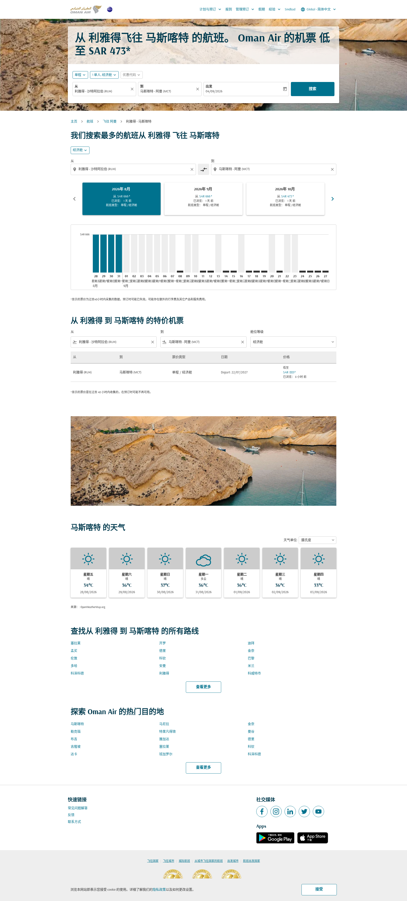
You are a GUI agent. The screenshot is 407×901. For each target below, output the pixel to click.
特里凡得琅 (167, 732)
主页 (74, 121)
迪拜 (251, 643)
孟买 (74, 651)
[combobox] (102, 91)
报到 (228, 9)
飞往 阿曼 (110, 121)
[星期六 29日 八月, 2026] (103, 253)
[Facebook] (262, 811)
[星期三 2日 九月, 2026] (134, 253)
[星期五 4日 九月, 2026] (149, 253)
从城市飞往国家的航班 (209, 861)
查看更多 (203, 687)
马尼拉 (164, 724)
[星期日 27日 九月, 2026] (325, 272)
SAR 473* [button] (109, 51)
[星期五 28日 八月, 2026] (96, 253)
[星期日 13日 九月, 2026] (218, 253)
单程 (78, 75)
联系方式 (74, 822)
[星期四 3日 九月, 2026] (142, 253)
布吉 (74, 739)
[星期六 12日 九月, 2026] (211, 272)
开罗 (162, 643)
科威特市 (254, 673)
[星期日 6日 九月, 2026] (165, 253)
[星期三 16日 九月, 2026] (241, 253)
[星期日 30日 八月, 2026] (111, 253)
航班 (90, 121)
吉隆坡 (76, 747)
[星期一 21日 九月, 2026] (280, 272)
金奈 (251, 651)
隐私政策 (159, 890)
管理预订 (245, 9)
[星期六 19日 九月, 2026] (264, 272)
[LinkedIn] (290, 811)
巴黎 (251, 658)
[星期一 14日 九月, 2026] (226, 272)
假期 (261, 9)
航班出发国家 (251, 861)
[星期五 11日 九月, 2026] (203, 272)
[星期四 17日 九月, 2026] (249, 272)
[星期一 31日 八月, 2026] (119, 253)
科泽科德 (77, 673)
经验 (275, 9)
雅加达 (164, 739)
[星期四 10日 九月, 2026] (195, 253)
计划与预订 (210, 9)
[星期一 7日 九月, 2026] (172, 253)
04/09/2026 (214, 91)
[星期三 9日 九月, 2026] (188, 253)
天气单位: (290, 540)
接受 (319, 889)
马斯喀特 (77, 724)
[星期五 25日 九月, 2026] (310, 272)
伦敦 (74, 658)
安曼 (162, 666)
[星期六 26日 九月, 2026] (318, 272)
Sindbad (290, 9)
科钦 (162, 658)
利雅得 (164, 673)
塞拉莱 (76, 643)
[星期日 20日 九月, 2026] (272, 253)
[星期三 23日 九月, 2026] (295, 253)
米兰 (251, 666)
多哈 (74, 666)
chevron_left (74, 199)
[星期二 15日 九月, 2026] (234, 272)
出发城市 (233, 861)
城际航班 (184, 861)
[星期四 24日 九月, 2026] (302, 272)
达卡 (74, 754)
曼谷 (251, 732)
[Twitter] (304, 811)
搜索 (312, 89)
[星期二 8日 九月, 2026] (180, 272)
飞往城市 (168, 861)
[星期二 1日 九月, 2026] (126, 253)
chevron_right (332, 199)
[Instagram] (276, 811)
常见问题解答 (78, 808)
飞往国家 (153, 861)
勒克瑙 (76, 732)
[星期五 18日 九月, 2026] (256, 272)
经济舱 (78, 150)
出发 (209, 86)
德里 (162, 651)
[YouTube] (318, 811)
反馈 (71, 815)
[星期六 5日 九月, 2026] (157, 253)
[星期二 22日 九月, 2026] (287, 253)
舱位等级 (257, 332)
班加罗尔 (165, 754)
